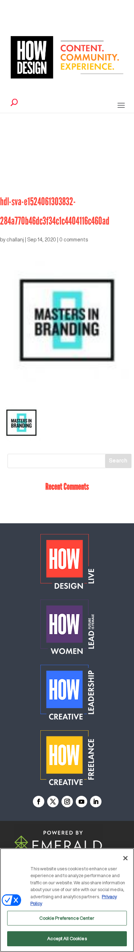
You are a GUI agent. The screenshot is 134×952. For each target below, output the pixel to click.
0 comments (73, 239)
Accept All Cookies (66, 938)
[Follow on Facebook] (38, 801)
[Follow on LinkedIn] (95, 801)
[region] (67, 900)
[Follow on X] (53, 801)
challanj (15, 239)
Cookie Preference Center (66, 918)
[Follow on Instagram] (67, 801)
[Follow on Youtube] (81, 801)
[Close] (125, 858)
